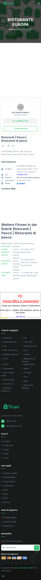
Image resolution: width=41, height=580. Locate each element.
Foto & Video (28, 342)
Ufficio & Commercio (10, 350)
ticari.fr (5, 498)
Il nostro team (8, 445)
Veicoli (5, 359)
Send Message (21, 129)
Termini (5, 454)
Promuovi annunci (9, 481)
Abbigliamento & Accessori (28, 360)
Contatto (6, 450)
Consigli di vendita (9, 522)
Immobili (26, 354)
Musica (5, 364)
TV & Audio (27, 373)
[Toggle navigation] (39, 3)
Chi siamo (6, 441)
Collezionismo (8, 369)
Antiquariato (7, 338)
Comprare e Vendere (10, 473)
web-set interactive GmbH (23, 568)
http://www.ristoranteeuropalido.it (28, 178)
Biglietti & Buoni (29, 364)
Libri (4, 346)
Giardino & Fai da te (30, 346)
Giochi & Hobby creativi (7, 374)
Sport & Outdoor (8, 380)
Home (11, 29)
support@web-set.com (14, 426)
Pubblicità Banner (9, 477)
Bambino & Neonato (10, 342)
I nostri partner (8, 486)
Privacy (5, 458)
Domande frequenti (10, 518)
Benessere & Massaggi (27, 386)
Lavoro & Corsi (8, 384)
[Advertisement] (20, 64)
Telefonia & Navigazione (6, 389)
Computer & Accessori (11, 354)
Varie (25, 377)
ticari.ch (5, 490)
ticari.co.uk (6, 502)
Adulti (25, 381)
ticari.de (5, 494)
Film (25, 338)
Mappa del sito (8, 526)
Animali (26, 369)
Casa (25, 350)
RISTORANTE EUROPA (20, 113)
